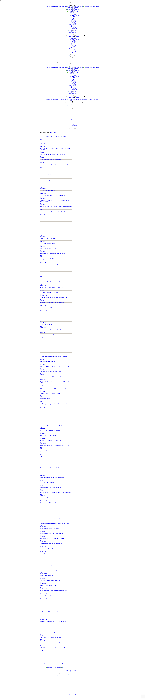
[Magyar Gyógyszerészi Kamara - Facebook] (75, 6)
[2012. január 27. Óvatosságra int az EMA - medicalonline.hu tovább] (72, 292)
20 (50, 132)
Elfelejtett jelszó (71, 36)
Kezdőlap (73, 680)
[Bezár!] (72, 1)
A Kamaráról (73, 38)
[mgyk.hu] (72, 2)
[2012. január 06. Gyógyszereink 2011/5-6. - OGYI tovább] (72, 299)
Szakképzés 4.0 (73, 49)
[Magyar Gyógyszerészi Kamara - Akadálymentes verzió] (56, 6)
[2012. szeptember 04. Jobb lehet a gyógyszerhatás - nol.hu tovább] (72, 220)
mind (55, 132)
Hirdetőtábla (73, 44)
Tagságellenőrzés (74, 52)
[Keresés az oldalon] (72, 5)
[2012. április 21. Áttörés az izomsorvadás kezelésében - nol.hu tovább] (72, 270)
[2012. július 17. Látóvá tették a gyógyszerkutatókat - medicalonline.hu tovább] (72, 232)
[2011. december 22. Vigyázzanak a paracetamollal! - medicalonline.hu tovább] (72, 301)
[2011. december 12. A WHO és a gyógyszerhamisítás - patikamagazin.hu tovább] (72, 304)
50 (51, 132)
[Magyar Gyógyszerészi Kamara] (72, 670)
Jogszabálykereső (74, 46)
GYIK (73, 42)
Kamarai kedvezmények (73, 48)
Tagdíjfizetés (73, 51)
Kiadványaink (73, 43)
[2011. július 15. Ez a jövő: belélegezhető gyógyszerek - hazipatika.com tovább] (72, 373)
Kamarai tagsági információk (73, 39)
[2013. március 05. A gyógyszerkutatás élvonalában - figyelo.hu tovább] (72, 184)
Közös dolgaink (73, 45)
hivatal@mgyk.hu (74, 674)
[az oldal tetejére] (72, 55)
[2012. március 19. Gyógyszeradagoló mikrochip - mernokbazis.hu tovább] (72, 282)
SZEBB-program (74, 47)
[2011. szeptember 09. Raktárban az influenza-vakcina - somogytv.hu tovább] (72, 335)
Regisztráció (77, 36)
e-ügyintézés (73, 50)
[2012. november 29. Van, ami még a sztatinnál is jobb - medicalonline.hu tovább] (72, 206)
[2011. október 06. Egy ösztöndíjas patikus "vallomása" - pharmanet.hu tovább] (72, 323)
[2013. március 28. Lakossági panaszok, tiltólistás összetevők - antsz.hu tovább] (72, 177)
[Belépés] (84, 35)
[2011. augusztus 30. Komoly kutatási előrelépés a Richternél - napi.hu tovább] (72, 344)
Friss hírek (74, 41)
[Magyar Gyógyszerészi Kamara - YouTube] (91, 6)
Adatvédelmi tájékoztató (73, 695)
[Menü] (72, 57)
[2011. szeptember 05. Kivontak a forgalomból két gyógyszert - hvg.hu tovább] (72, 339)
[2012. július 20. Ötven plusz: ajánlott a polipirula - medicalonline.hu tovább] (72, 225)
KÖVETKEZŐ (58, 136)
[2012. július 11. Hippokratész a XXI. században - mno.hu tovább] (72, 237)
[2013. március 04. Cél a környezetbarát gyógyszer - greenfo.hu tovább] (72, 187)
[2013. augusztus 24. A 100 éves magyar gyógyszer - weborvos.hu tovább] (72, 161)
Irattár (74, 40)
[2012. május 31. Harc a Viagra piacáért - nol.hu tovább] (72, 253)
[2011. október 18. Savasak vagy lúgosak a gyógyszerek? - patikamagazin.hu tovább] (72, 313)
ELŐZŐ (51, 136)
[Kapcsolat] (72, 671)
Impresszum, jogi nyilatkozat (74, 694)
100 (53, 132)
